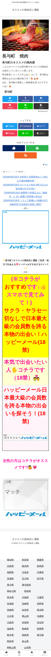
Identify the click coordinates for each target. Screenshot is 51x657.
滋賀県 (10, 629)
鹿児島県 (26, 585)
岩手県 (40, 578)
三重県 (40, 597)
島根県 (25, 629)
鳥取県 (10, 641)
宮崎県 (25, 604)
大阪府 (10, 622)
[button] (45, 389)
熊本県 (10, 597)
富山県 (25, 641)
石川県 (25, 578)
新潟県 (40, 610)
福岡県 (10, 572)
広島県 (10, 566)
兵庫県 (40, 572)
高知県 (27, 591)
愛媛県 (40, 560)
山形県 (27, 647)
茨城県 (10, 578)
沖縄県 (40, 616)
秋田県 (25, 560)
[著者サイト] (14, 148)
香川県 (10, 585)
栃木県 (10, 635)
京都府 (25, 597)
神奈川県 (11, 591)
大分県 (10, 616)
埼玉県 (40, 622)
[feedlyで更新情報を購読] (37, 148)
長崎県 (10, 610)
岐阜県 (25, 566)
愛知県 (10, 560)
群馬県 (40, 566)
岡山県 (25, 616)
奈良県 (25, 610)
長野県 (40, 604)
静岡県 (40, 629)
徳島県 (25, 635)
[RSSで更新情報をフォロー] (25, 155)
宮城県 (10, 604)
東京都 (40, 635)
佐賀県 (25, 622)
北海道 (25, 572)
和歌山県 (11, 647)
